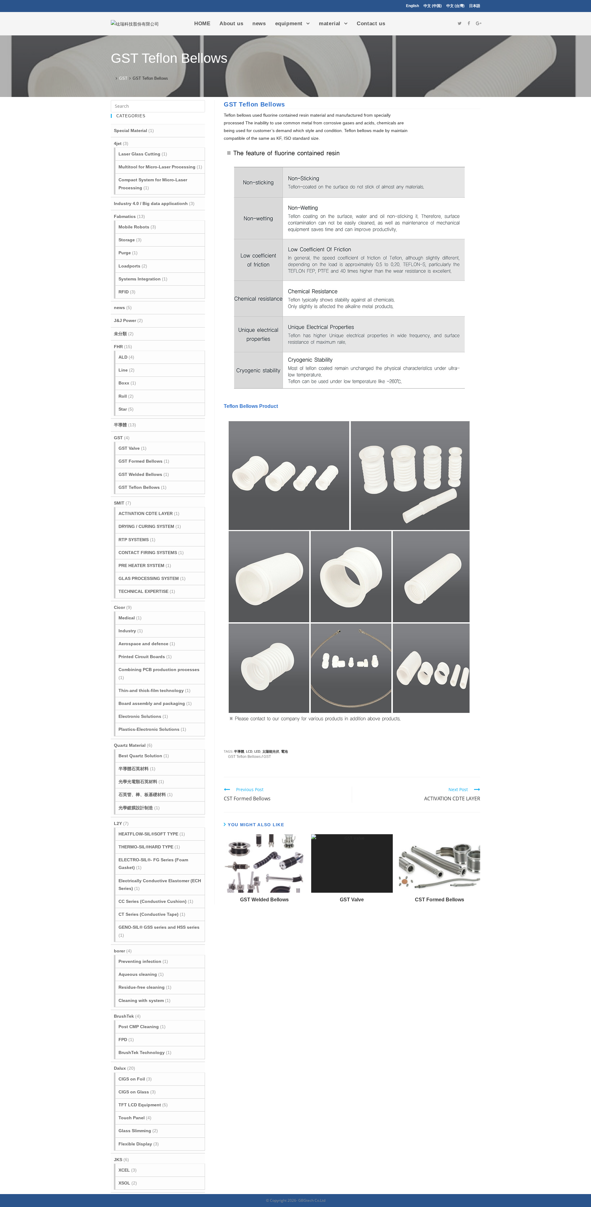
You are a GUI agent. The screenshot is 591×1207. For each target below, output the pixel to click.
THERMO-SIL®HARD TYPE (146, 846)
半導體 (239, 751)
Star (123, 409)
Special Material (130, 130)
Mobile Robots (134, 226)
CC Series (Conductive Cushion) (153, 901)
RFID (124, 291)
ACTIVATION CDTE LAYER (146, 513)
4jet (118, 143)
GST (267, 756)
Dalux (120, 1068)
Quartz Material (130, 745)
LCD (249, 751)
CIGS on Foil (132, 1078)
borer (119, 950)
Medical (127, 617)
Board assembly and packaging (152, 703)
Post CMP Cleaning (139, 1026)
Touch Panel (132, 1117)
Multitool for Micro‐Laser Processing (157, 166)
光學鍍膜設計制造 (136, 807)
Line (123, 370)
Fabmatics (125, 216)
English (412, 6)
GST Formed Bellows (141, 461)
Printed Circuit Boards (142, 656)
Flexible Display (135, 1143)
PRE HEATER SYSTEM (141, 565)
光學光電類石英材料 (138, 781)
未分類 (120, 333)
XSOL (124, 1183)
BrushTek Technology (142, 1052)
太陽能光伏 (270, 751)
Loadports (129, 266)
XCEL (124, 1170)
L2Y (118, 823)
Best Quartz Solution (140, 755)
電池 (284, 751)
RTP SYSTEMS (134, 539)
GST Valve (352, 899)
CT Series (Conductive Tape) (149, 914)
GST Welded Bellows (264, 899)
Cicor (119, 607)
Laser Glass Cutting (139, 153)
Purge (125, 252)
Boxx (124, 382)
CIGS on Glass (134, 1091)
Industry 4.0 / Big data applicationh (151, 203)
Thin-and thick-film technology (151, 690)
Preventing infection (140, 961)
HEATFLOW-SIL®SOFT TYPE (148, 833)
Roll (123, 396)
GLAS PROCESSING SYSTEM (149, 578)
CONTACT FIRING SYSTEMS (148, 552)
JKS (118, 1159)
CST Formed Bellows (439, 899)
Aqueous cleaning (138, 974)
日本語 (474, 6)
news (119, 307)
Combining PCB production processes (159, 669)
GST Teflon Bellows (244, 756)
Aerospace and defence (143, 643)
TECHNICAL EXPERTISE (143, 591)
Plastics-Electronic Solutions (149, 729)
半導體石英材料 (134, 768)
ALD (123, 357)
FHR (118, 346)
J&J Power (125, 320)
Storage (127, 239)
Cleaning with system (141, 1000)
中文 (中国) (433, 6)
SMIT (119, 503)
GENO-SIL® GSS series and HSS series (159, 927)
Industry (127, 630)
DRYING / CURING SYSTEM (146, 526)
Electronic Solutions (140, 716)
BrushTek (124, 1016)
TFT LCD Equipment (140, 1104)
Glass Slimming (135, 1130)
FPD (123, 1039)
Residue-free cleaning (142, 987)
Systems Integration (140, 278)
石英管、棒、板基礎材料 (142, 794)
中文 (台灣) (455, 6)
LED (257, 751)
